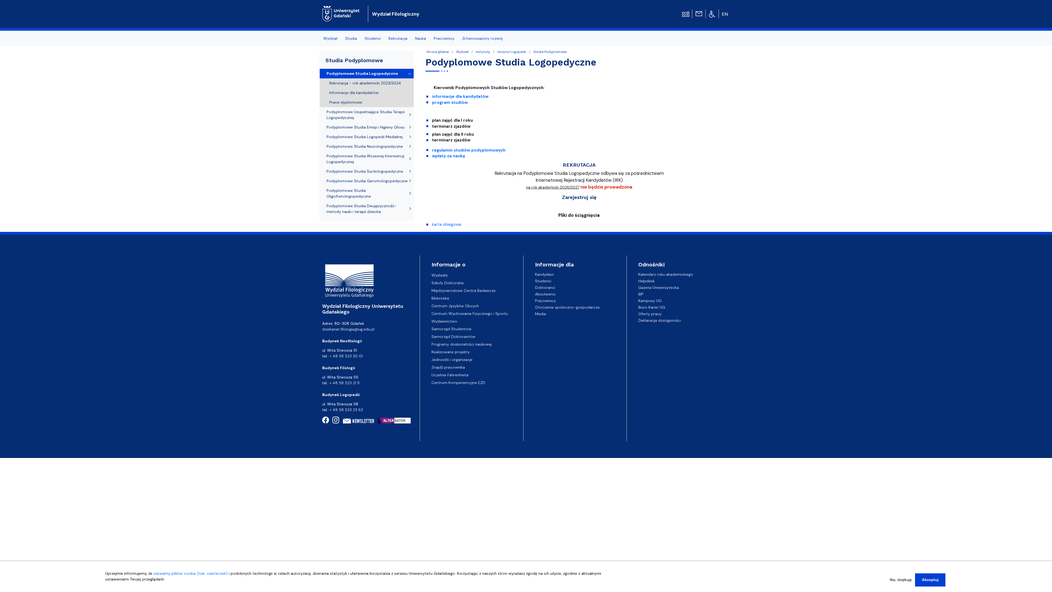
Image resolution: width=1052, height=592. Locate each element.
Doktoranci (545, 287)
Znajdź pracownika (448, 367)
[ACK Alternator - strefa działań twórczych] (396, 420)
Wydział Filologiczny (395, 14)
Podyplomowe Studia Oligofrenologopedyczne (349, 193)
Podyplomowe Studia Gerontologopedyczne (367, 180)
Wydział (462, 52)
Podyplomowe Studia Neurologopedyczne (365, 146)
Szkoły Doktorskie (447, 282)
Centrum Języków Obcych (455, 305)
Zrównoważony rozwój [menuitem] (482, 38)
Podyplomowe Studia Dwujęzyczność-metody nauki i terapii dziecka (362, 208)
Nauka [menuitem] (420, 38)
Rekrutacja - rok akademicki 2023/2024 (365, 83)
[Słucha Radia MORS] (685, 13)
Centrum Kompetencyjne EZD (458, 382)
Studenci (543, 280)
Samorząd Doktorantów (453, 336)
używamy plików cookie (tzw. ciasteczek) (190, 573)
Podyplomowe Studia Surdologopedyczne (365, 171)
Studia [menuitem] (351, 38)
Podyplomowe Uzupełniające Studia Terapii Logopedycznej (366, 114)
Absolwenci (545, 294)
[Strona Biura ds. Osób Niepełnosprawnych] (712, 13)
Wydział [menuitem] (330, 38)
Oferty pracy (650, 313)
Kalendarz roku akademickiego (665, 274)
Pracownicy (545, 300)
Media (540, 313)
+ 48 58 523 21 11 (344, 382)
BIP (641, 294)
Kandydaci (544, 274)
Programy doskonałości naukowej (461, 344)
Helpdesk (646, 280)
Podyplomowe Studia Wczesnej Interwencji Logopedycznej (365, 158)
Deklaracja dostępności (659, 320)
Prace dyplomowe (345, 102)
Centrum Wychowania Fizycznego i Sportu (469, 313)
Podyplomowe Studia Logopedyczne (362, 73)
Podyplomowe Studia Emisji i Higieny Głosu (366, 127)
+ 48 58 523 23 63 (346, 409)
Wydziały (439, 275)
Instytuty (483, 52)
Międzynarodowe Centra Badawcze (463, 290)
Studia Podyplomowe (550, 52)
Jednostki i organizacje (452, 359)
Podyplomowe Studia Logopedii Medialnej (365, 136)
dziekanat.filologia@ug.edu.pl (348, 329)
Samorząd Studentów (451, 328)
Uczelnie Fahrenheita (449, 374)
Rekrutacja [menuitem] (397, 38)
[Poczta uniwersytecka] (699, 13)
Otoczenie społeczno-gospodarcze (567, 307)
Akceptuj (930, 579)
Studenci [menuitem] (373, 38)
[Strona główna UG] (341, 9)
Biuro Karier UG (651, 307)
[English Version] (725, 14)
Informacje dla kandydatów (354, 92)
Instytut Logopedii (512, 52)
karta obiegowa (446, 224)
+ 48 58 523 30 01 (346, 356)
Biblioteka (440, 298)
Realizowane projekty (450, 351)
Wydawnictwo (444, 321)
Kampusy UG (650, 300)
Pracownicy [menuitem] (444, 38)
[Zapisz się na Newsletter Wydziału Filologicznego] (358, 421)
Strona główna (438, 52)
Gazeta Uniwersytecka (658, 287)
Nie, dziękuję (901, 579)
